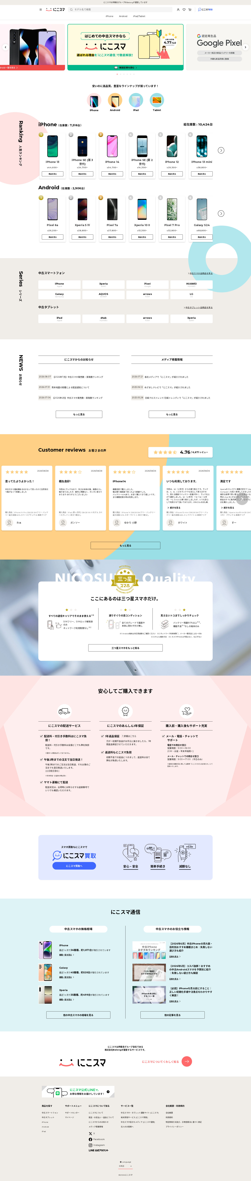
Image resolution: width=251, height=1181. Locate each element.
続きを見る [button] (175, 507)
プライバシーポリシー (175, 1127)
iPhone (45, 1122)
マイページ (69, 1117)
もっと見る (79, 414)
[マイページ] (178, 9)
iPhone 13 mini (201, 162)
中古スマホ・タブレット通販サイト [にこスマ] (140, 1113)
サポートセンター (72, 1113)
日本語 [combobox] (121, 1166)
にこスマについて (96, 1113)
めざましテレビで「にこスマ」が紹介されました (168, 387)
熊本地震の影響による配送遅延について (70, 387)
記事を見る (173, 957)
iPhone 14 (112, 162)
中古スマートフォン (50, 1113)
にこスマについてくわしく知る (160, 1061)
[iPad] (136, 100)
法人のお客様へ (127, 1127)
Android (45, 1127)
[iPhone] (94, 100)
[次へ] (242, 499)
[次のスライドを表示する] (245, 47)
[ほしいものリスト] (184, 9)
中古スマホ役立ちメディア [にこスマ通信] (138, 1122)
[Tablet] (157, 100)
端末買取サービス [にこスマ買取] (134, 1117)
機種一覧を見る (65, 955)
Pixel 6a (52, 225)
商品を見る (53, 174)
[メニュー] (40, 9)
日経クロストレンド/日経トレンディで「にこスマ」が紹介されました (177, 398)
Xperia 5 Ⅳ (82, 225)
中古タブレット (48, 1117)
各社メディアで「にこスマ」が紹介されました (166, 377)
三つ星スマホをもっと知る (125, 648)
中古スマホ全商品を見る (201, 273)
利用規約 (169, 1117)
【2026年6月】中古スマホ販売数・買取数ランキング (77, 398)
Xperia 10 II (142, 225)
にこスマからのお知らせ (99, 1122)
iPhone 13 (52, 162)
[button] (221, 150)
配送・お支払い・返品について (101, 1117)
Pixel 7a (112, 225)
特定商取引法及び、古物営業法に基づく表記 (184, 1122)
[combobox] (122, 9)
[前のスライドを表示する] (5, 47)
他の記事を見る (172, 1015)
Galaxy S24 (202, 225)
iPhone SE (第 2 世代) (142, 162)
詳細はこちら (130, 736)
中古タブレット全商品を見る (199, 307)
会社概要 (169, 1113)
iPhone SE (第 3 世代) (82, 162)
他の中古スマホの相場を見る (78, 1015)
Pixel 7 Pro (172, 225)
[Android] (115, 100)
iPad (44, 1131)
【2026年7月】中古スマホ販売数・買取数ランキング (78, 377)
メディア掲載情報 (96, 1127)
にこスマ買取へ (74, 866)
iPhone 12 (172, 162)
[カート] (190, 9)
